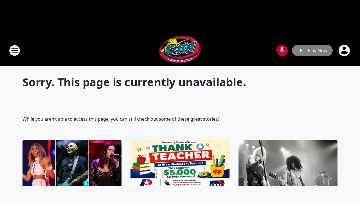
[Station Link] (180, 50)
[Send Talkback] (282, 50)
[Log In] (345, 50)
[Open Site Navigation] (14, 50)
